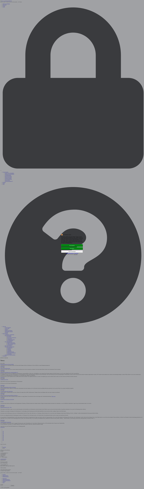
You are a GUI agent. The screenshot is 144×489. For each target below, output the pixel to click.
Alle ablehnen (72, 248)
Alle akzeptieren (72, 245)
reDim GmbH (75, 254)
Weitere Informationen (70, 253)
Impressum (76, 253)
